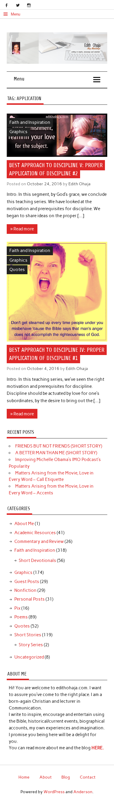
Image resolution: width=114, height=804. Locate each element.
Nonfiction (25, 590)
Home (24, 777)
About (45, 777)
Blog (65, 777)
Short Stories (27, 634)
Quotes (17, 269)
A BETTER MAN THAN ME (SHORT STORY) (56, 452)
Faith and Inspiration (29, 122)
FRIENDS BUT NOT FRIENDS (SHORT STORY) (58, 446)
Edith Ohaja (79, 183)
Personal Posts (29, 599)
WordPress (54, 791)
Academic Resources (35, 532)
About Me (24, 523)
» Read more (22, 229)
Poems (21, 617)
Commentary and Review (39, 541)
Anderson (82, 791)
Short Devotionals (37, 560)
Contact (88, 777)
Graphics (18, 131)
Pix (17, 608)
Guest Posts (26, 581)
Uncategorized (29, 657)
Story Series (31, 644)
